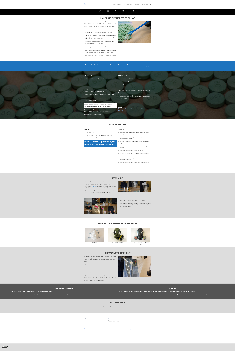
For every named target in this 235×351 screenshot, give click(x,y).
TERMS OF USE (120, 348)
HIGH (123, 127)
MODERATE (117, 127)
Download (145, 66)
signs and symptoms (96, 181)
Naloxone (95, 186)
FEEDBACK (114, 348)
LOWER (111, 127)
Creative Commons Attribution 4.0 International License (34, 348)
